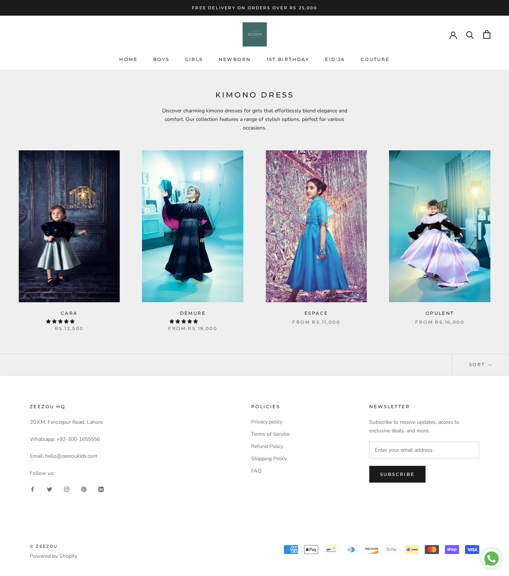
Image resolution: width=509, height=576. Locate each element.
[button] (61, 321)
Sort (478, 364)
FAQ (256, 470)
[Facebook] (32, 489)
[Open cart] (486, 34)
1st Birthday (288, 59)
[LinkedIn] (101, 489)
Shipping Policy (269, 458)
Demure (193, 313)
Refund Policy (267, 446)
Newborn (235, 59)
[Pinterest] (83, 489)
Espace (316, 313)
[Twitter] (49, 489)
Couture (375, 59)
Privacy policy (266, 421)
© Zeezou (44, 546)
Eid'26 (335, 59)
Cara (69, 313)
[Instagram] (66, 489)
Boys (161, 59)
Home (128, 59)
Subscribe (397, 474)
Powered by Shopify (53, 556)
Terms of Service (270, 434)
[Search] (470, 34)
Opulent (440, 313)
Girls (194, 59)
